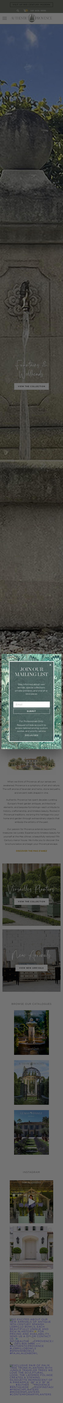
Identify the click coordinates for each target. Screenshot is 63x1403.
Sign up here (31, 735)
